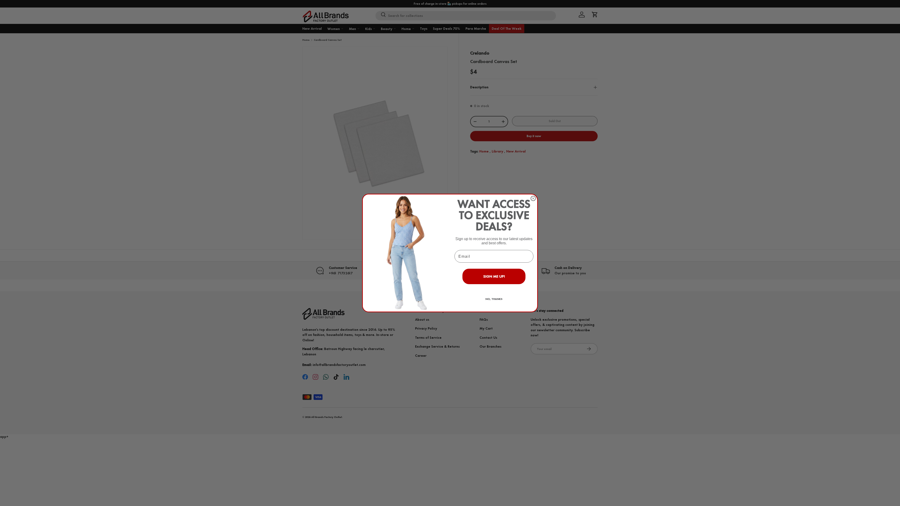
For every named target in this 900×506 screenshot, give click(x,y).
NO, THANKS (493, 299)
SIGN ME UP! (494, 276)
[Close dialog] (533, 198)
